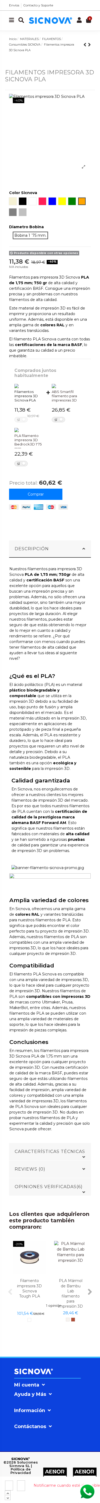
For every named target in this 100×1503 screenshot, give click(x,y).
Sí (18, 420)
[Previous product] (85, 44)
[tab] (50, 549)
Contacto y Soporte (38, 5)
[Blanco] (29, 1320)
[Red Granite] (73, 1319)
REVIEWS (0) (30, 1169)
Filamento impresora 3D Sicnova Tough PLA (29, 1288)
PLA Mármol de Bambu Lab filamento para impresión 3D (70, 1293)
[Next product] (89, 44)
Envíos (14, 5)
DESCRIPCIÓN (32, 548)
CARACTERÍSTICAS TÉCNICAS (50, 1151)
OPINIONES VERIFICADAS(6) (49, 1186)
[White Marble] (68, 1319)
